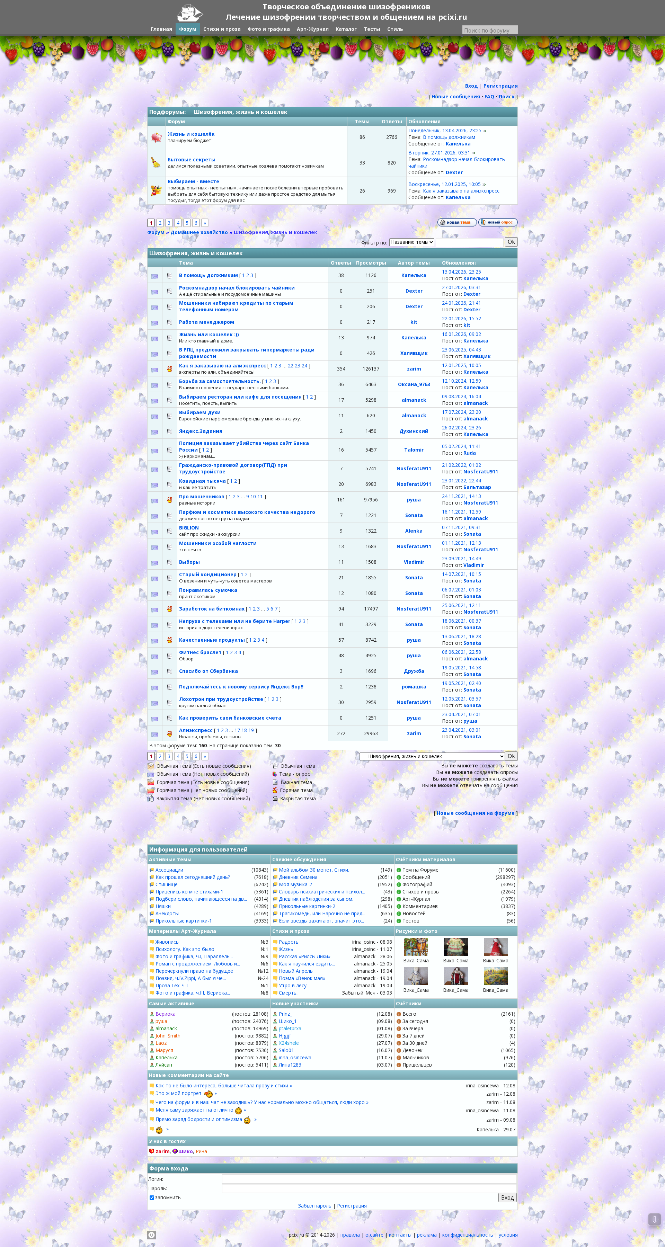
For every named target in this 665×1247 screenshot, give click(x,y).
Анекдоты (167, 913)
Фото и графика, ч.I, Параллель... (194, 956)
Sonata (414, 515)
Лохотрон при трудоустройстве (222, 699)
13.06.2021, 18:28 (461, 636)
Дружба (414, 671)
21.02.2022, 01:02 (461, 465)
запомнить (168, 1197)
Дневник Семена (298, 877)
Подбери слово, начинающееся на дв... (201, 899)
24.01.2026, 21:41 (461, 303)
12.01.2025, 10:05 (461, 365)
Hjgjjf (285, 1035)
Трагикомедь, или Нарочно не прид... (322, 913)
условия (508, 1234)
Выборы (189, 562)
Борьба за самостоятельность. (220, 381)
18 (244, 730)
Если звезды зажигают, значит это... (321, 920)
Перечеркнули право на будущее (194, 971)
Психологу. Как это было (185, 949)
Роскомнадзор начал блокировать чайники (237, 287)
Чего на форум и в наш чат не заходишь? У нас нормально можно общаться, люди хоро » (262, 1102)
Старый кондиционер (208, 574)
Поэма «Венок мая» (302, 978)
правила (350, 1234)
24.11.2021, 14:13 (461, 496)
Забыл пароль (314, 1205)
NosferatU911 (414, 468)
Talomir (414, 449)
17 (237, 730)
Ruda (469, 452)
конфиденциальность (467, 1234)
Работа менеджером (206, 322)
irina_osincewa (295, 1057)
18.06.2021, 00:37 (461, 620)
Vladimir (414, 562)
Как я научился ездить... (307, 963)
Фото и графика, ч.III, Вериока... (193, 992)
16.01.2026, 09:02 (461, 334)
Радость (289, 941)
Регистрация (352, 1205)
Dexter (454, 172)
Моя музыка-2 (295, 884)
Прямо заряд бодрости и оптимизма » (206, 1119)
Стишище (167, 884)
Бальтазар (477, 487)
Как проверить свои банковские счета (230, 717)
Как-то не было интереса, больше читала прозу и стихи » (224, 1085)
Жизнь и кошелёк (191, 134)
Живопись (167, 941)
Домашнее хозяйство (199, 232)
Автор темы (414, 262)
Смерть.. (289, 992)
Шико (185, 1151)
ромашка (414, 686)
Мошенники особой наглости (218, 543)
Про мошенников (202, 496)
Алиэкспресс (196, 730)
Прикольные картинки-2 (307, 906)
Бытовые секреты (191, 159)
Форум (156, 232)
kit (413, 322)
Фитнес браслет (201, 652)
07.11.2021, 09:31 (461, 527)
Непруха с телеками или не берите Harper (235, 621)
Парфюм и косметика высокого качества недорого (247, 512)
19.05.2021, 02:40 (461, 683)
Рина (201, 1151)
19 (251, 730)
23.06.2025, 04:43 (461, 349)
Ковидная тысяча (203, 481)
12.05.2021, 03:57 (461, 698)
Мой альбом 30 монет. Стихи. (314, 869)
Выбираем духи (200, 412)
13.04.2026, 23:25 (461, 271)
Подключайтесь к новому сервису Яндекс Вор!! (241, 686)
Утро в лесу (293, 985)
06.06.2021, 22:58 (461, 652)
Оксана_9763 (414, 384)
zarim (414, 368)
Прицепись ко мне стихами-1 (189, 891)
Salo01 (286, 1050)
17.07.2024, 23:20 (461, 412)
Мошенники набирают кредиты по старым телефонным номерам (236, 306)
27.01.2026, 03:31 (461, 287)
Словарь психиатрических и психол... (322, 891)
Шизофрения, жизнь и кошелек (240, 112)
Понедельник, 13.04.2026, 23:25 (444, 130)
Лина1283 (290, 1064)
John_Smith (168, 1035)
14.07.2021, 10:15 (461, 574)
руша (414, 499)
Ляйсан (164, 1064)
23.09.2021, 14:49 (461, 558)
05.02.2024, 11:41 (461, 446)
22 (290, 365)
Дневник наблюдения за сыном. (316, 899)
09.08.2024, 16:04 (461, 396)
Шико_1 (288, 1021)
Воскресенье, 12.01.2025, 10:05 (444, 184)
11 (260, 496)
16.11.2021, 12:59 (461, 511)
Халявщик (414, 353)
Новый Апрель (296, 971)
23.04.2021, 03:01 (461, 730)
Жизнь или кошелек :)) (209, 334)
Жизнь (286, 949)
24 (304, 365)
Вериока (166, 1013)
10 (253, 496)
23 (297, 365)
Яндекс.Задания (200, 431)
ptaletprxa (290, 1028)
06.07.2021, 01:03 (461, 589)
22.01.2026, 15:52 (461, 318)
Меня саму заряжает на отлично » (201, 1109)
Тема (186, 262)
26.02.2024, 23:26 (461, 427)
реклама (427, 1234)
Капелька (458, 143)
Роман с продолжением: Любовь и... (198, 963)
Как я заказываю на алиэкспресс (461, 190)
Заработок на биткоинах (212, 608)
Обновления (458, 262)
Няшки (163, 906)
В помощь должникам (449, 137)
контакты (400, 1234)
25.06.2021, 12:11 (461, 605)
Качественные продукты (212, 639)
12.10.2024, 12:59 (461, 380)
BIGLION (189, 527)
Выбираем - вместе (193, 181)
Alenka (414, 530)
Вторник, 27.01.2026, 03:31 (439, 152)
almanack (414, 400)
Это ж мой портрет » (186, 1093)
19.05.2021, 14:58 (461, 667)
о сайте (374, 1234)
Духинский (413, 431)
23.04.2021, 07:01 (461, 714)
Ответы (341, 262)
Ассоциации (169, 869)
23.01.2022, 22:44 (461, 480)
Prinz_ (285, 1013)
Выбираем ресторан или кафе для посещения (241, 396)
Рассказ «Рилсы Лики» (304, 956)
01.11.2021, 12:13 (461, 543)
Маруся (164, 1050)
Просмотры (371, 262)
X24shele (289, 1043)
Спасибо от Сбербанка (208, 671)
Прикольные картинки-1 (184, 920)
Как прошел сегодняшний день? (193, 877)
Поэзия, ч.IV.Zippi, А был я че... (191, 978)
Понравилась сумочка (208, 590)
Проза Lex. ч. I (172, 985)
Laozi (162, 1043)
